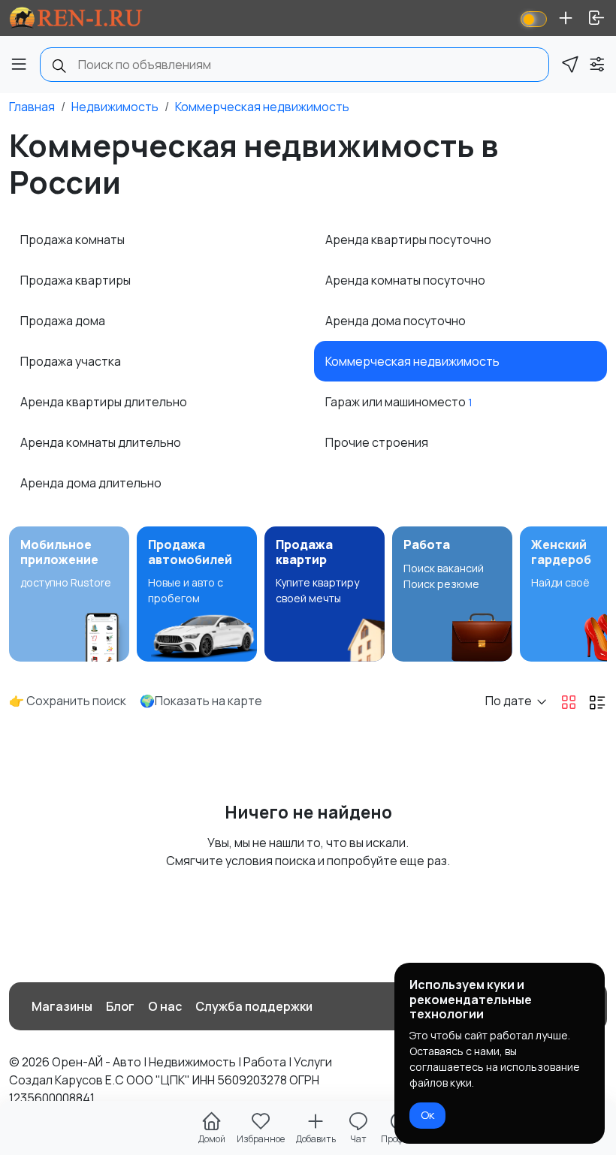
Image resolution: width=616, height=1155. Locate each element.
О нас (165, 1006)
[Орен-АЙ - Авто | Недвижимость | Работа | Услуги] (76, 18)
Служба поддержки (254, 1006)
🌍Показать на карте (201, 700)
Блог (120, 1006)
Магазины (62, 1006)
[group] (69, 594)
